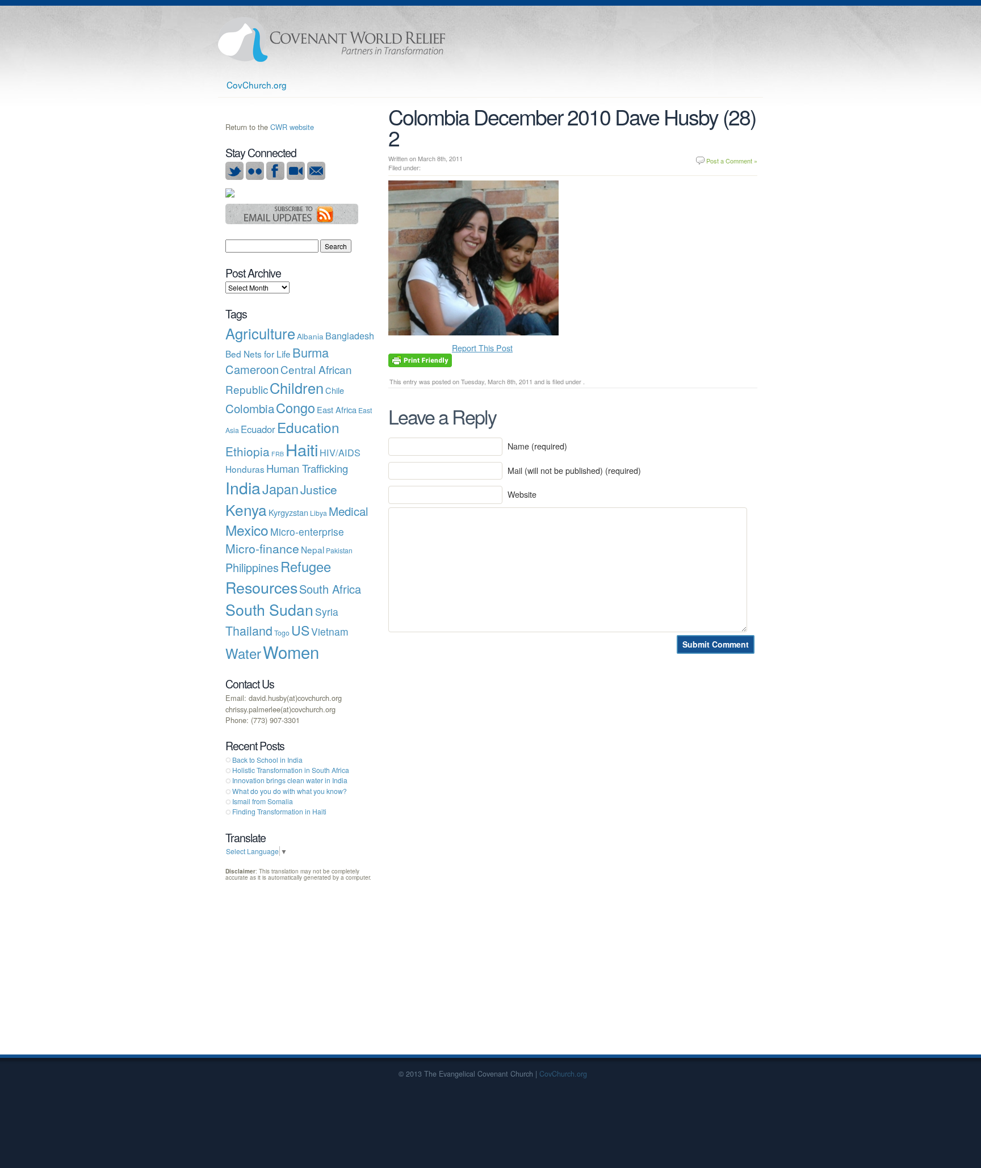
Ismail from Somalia (262, 801)
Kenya (246, 509)
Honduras (245, 469)
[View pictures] (255, 176)
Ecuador (258, 429)
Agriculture (260, 333)
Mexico (247, 530)
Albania (310, 336)
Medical (348, 510)
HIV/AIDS (340, 452)
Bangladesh (349, 335)
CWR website (292, 126)
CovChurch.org (257, 84)
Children (297, 387)
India (243, 487)
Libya (318, 513)
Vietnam (330, 631)
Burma (310, 352)
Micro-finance (262, 548)
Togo (282, 632)
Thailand (248, 630)
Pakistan (339, 550)
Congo (295, 407)
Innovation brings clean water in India (289, 780)
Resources (261, 587)
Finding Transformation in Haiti (279, 811)
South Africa (330, 589)
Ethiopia (247, 451)
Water (243, 653)
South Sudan (269, 609)
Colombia (249, 408)
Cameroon (252, 369)
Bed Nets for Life (258, 353)
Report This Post (482, 348)
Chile (334, 390)
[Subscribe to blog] (292, 221)
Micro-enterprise (307, 531)
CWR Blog (331, 39)
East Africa (337, 409)
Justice (318, 489)
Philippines (252, 567)
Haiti (302, 449)
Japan (280, 488)
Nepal (312, 549)
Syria (326, 611)
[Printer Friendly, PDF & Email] (420, 359)
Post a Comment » (731, 160)
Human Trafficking (307, 468)
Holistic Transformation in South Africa (290, 770)
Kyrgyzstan (288, 512)
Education (308, 427)
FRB (277, 453)
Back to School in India (267, 759)
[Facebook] (275, 176)
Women (291, 651)
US (300, 630)
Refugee (305, 566)
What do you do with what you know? (289, 791)
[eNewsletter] (316, 176)
